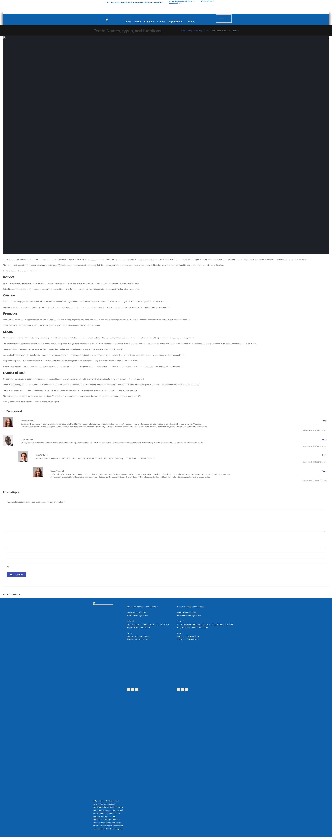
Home (128, 21)
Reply (324, 421)
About (137, 21)
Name (10, 536)
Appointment (175, 21)
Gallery (161, 21)
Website (10, 557)
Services (149, 21)
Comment (12, 508)
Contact (190, 21)
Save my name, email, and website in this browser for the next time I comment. (44, 567)
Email (10, 546)
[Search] (229, 18)
